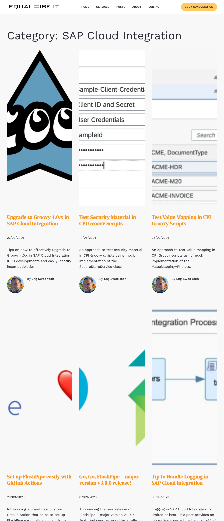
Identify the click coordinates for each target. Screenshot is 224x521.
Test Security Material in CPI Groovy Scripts (107, 220)
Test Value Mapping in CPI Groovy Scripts (181, 220)
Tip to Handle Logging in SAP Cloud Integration (180, 479)
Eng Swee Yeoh (42, 279)
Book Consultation (199, 6)
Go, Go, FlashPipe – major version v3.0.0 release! (109, 479)
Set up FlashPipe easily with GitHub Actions (39, 479)
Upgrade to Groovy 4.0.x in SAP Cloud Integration (38, 220)
